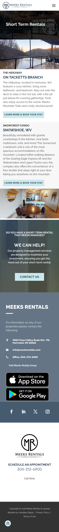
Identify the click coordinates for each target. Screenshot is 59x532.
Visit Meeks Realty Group (23, 365)
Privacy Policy (42, 512)
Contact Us (29, 277)
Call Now (29, 478)
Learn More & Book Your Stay (23, 114)
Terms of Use (29, 516)
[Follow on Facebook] (11, 412)
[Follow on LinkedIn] (23, 412)
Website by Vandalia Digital (20, 512)
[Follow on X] (35, 412)
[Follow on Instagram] (47, 412)
